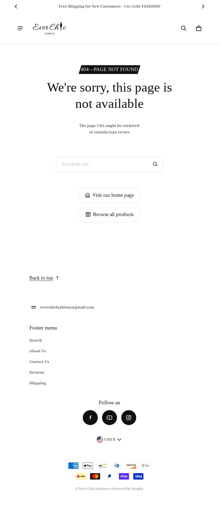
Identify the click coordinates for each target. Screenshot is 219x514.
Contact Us (39, 361)
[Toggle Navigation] (20, 28)
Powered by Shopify (127, 488)
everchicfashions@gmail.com (67, 307)
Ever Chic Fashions (94, 488)
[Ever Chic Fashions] (49, 28)
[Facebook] (90, 417)
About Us (37, 351)
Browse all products (113, 214)
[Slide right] (203, 6)
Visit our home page (113, 195)
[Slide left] (16, 6)
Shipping (37, 383)
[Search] (155, 164)
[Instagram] (128, 417)
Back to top (41, 278)
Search (35, 340)
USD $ (109, 439)
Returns (36, 372)
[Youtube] (109, 417)
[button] (183, 28)
